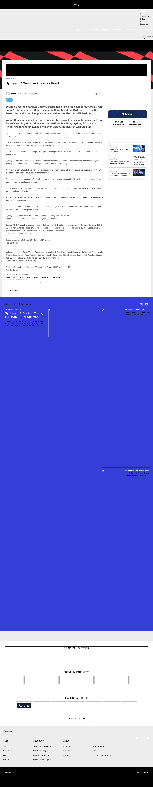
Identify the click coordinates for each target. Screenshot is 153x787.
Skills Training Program (41, 751)
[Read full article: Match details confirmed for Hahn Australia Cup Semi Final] (139, 161)
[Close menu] (146, 780)
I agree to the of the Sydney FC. (24, 283)
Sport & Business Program (42, 760)
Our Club (131, 30)
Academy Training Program (42, 755)
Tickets (5, 746)
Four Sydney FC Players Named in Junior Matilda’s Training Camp (137, 474)
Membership (7, 751)
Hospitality (105, 30)
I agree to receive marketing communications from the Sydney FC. (32, 285)
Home (8, 79)
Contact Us (66, 746)
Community (117, 30)
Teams (93, 30)
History (65, 755)
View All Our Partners (76, 718)
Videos (85, 30)
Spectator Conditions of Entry (102, 755)
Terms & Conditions (141, 772)
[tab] (118, 123)
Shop (95, 751)
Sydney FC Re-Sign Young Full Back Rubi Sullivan (24, 315)
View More (144, 304)
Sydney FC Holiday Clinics (42, 746)
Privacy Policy (22, 283)
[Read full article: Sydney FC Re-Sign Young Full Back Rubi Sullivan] (139, 148)
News (77, 30)
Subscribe (14, 290)
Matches (6, 760)
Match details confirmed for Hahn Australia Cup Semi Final (137, 313)
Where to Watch (98, 746)
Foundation (144, 30)
